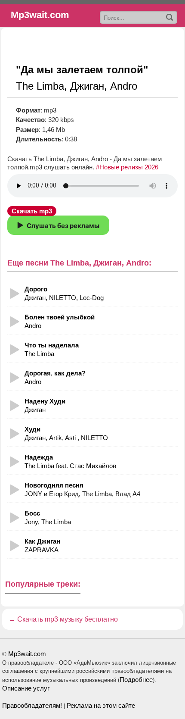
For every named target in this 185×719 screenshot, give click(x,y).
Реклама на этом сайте (101, 705)
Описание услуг (25, 688)
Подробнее (136, 679)
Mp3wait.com (27, 653)
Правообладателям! (32, 705)
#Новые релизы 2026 (127, 167)
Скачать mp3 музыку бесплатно (67, 619)
